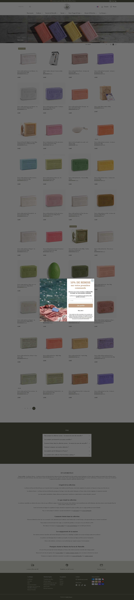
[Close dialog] (92, 280)
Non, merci (80, 310)
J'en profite (80, 306)
